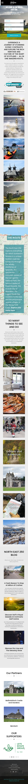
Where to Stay (14, 381)
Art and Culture (14, 428)
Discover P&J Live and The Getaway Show (14, 649)
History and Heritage (14, 479)
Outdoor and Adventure (14, 453)
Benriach (14, 726)
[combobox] (14, 25)
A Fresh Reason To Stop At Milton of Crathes (14, 584)
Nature (14, 357)
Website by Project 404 (14, 780)
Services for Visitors (14, 506)
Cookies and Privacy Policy (14, 767)
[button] (10, 757)
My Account (14, 764)
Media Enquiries (14, 769)
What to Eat (14, 404)
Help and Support (14, 765)
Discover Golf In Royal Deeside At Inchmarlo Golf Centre (14, 617)
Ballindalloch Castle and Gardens (14, 701)
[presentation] (3, 748)
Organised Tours (14, 533)
